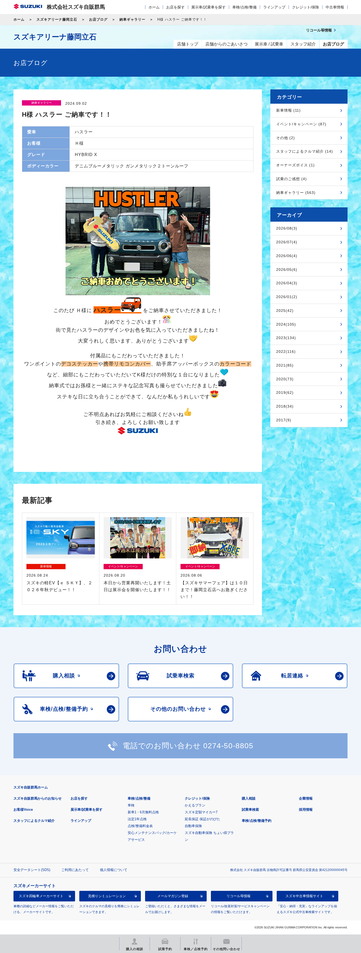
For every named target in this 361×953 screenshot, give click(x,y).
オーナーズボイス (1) (295, 165)
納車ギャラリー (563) (296, 192)
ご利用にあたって (75, 870)
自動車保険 (193, 826)
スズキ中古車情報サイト (304, 896)
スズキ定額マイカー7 (201, 812)
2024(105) (286, 324)
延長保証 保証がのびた (202, 819)
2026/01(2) (286, 297)
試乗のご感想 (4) (291, 179)
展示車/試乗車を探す (208, 7)
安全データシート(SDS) (31, 870)
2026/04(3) (286, 283)
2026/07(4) (286, 242)
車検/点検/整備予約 (256, 821)
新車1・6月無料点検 (143, 812)
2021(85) (285, 365)
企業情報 (306, 798)
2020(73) (285, 379)
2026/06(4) (286, 256)
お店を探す (175, 7)
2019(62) (285, 392)
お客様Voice (23, 809)
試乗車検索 (250, 809)
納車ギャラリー (132, 19)
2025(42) (285, 310)
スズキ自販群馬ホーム (30, 787)
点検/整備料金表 (140, 826)
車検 (131, 805)
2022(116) (286, 351)
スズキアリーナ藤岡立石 (56, 19)
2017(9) (283, 420)
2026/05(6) (286, 269)
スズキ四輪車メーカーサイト (41, 896)
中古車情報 (335, 7)
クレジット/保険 (305, 7)
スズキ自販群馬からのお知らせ (37, 798)
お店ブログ (98, 19)
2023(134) (286, 338)
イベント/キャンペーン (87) (301, 124)
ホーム (154, 7)
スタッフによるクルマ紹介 (34, 821)
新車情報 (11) (288, 110)
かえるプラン (195, 805)
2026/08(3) (286, 228)
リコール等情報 (238, 896)
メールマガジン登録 (172, 896)
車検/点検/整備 (244, 7)
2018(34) (285, 406)
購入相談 (249, 798)
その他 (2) (285, 138)
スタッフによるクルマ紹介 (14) (304, 151)
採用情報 (306, 809)
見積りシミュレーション (107, 896)
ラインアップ (274, 7)
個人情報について (113, 870)
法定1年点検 (137, 819)
